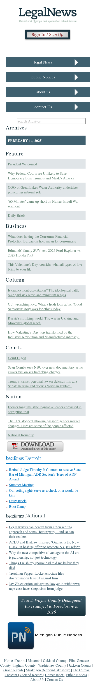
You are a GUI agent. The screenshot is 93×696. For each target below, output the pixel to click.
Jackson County (80, 665)
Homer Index (55, 674)
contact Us (43, 106)
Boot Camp (17, 506)
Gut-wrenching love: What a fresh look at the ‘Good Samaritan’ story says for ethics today (45, 306)
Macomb (34, 660)
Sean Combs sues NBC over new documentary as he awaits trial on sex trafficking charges (45, 369)
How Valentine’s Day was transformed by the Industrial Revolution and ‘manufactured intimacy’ (43, 334)
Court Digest (17, 357)
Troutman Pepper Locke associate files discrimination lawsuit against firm (36, 575)
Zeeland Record (31, 674)
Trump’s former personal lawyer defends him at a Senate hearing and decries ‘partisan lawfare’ (42, 383)
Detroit (20, 660)
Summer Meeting (21, 484)
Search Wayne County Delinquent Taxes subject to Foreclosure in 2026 (51, 606)
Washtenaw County (52, 665)
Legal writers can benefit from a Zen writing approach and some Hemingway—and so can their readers (41, 531)
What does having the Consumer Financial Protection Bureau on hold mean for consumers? (42, 238)
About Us (37, 679)
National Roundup (21, 435)
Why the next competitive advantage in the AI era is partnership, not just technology (44, 555)
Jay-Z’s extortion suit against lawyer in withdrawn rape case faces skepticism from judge (44, 586)
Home (8, 660)
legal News (43, 62)
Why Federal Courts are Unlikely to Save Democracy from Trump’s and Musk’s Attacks (41, 175)
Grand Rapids (13, 670)
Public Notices (76, 674)
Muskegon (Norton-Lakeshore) (48, 670)
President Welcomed (22, 164)
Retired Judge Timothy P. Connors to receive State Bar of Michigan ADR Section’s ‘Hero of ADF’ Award (45, 474)
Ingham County (25, 665)
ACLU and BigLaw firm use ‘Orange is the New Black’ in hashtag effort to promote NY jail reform (44, 544)
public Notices (43, 77)
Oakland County (55, 660)
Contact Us (55, 679)
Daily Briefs (16, 215)
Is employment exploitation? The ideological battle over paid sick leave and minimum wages (43, 292)
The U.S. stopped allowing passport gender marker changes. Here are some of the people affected (44, 423)
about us (43, 91)
